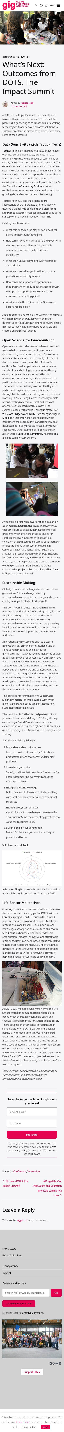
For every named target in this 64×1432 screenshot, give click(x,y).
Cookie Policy (23, 1421)
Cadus (11, 933)
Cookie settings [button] (29, 1426)
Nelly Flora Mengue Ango (42, 414)
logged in (22, 1220)
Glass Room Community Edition (24, 186)
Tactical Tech (9, 150)
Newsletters (9, 1248)
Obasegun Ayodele (44, 410)
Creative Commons (32, 1312)
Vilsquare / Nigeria (13, 414)
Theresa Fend (27, 103)
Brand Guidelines (12, 1255)
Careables (8, 917)
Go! (56, 1292)
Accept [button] (45, 1427)
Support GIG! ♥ (32, 1372)
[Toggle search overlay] (36, 5)
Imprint (6, 1273)
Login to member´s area (18, 1303)
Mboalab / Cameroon (14, 418)
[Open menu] (58, 5)
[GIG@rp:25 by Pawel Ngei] (32, 1338)
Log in (51, 5)
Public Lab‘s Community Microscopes (37, 433)
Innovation (22, 57)
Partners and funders (14, 1283)
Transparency (10, 1266)
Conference (8, 57)
